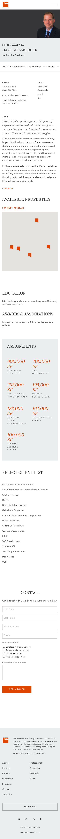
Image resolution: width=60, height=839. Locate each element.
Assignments (34, 67)
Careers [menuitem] (6, 774)
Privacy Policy (25, 832)
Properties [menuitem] (35, 768)
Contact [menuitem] (6, 789)
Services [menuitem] (6, 768)
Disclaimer (35, 832)
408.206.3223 (10, 90)
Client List (48, 67)
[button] (48, 247)
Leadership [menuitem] (7, 779)
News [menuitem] (32, 779)
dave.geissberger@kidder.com (15, 95)
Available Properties (14, 67)
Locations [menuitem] (7, 784)
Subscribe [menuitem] (7, 795)
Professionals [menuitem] (36, 763)
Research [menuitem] (34, 774)
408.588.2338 (10, 86)
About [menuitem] (5, 763)
